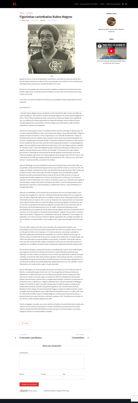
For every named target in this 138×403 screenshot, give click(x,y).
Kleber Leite (25, 20)
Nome (22, 374)
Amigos (21, 13)
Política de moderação (113, 4)
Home (76, 4)
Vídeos (102, 4)
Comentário (23, 353)
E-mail (44, 374)
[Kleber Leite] (14, 4)
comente (42, 20)
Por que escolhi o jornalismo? (89, 4)
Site (64, 374)
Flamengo (29, 13)
